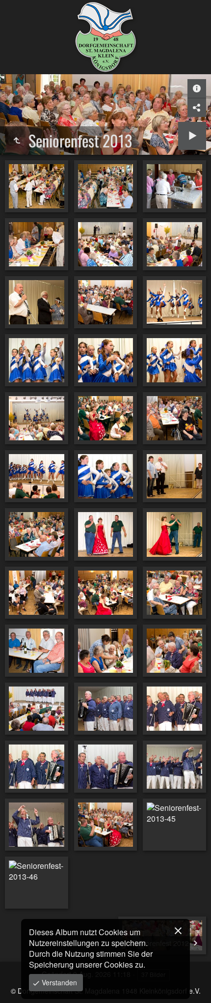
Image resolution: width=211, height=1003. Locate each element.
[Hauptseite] (105, 37)
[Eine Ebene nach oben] (16, 140)
